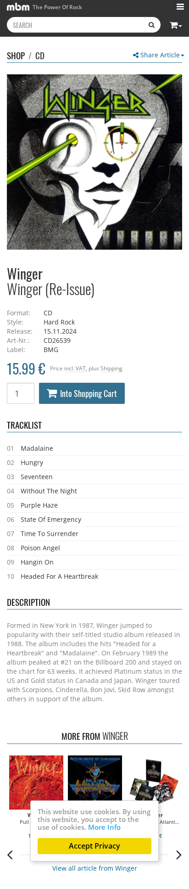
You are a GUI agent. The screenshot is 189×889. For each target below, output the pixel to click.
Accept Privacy (94, 846)
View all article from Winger (94, 868)
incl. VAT (75, 368)
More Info (104, 827)
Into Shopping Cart (88, 393)
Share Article (159, 54)
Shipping (111, 368)
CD (39, 55)
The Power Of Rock (56, 7)
